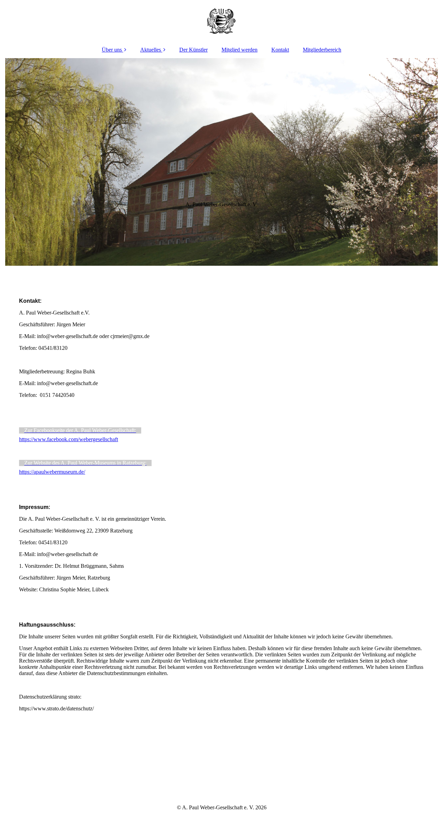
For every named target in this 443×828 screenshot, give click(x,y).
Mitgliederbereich (322, 50)
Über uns (112, 50)
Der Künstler (193, 50)
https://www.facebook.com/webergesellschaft (68, 439)
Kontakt (280, 50)
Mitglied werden (239, 50)
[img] (221, 21)
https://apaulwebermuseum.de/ (52, 472)
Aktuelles (150, 50)
